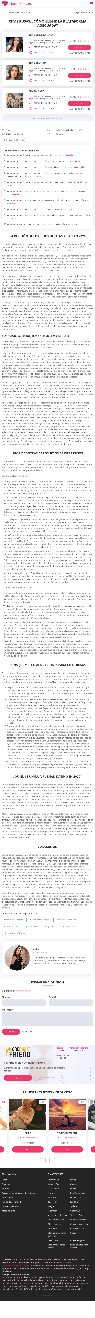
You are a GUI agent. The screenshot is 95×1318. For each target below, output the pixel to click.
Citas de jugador (77, 1240)
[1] (17, 990)
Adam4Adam (53, 1179)
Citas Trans (53, 1240)
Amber (36, 949)
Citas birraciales (70, 926)
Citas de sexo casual (79, 1224)
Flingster (52, 1193)
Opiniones (7, 1184)
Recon (74, 224)
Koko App (11, 203)
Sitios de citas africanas (14, 933)
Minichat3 (16, 194)
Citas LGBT (75, 1210)
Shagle (51, 1206)
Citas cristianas (77, 1228)
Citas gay (74, 1233)
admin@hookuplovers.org (14, 1265)
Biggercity (52, 1202)
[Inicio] (17, 3)
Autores (5, 1188)
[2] (20, 990)
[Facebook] (4, 140)
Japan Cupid (79, 167)
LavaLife (69, 155)
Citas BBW (52, 1228)
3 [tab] (90, 1075)
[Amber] (17, 958)
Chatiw (73, 1184)
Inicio (4, 1179)
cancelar (27, 1031)
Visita (79, 47)
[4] (26, 990)
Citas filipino (31, 926)
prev (43, 1160)
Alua (39, 176)
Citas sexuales (54, 1224)
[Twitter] (16, 140)
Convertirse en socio (11, 1206)
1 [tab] (90, 1068)
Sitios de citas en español (40, 919)
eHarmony (52, 1210)
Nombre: (7, 997)
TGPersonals (74, 161)
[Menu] (91, 3)
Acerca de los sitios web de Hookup (18, 1193)
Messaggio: (8, 1009)
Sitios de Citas (76, 1215)
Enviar (11, 1031)
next (52, 1160)
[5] (29, 990)
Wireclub (52, 1197)
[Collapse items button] (47, 118)
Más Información (79, 53)
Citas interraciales (12, 926)
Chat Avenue (53, 1188)
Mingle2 (74, 1188)
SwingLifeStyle (54, 1184)
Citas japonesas (50, 926)
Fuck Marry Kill (13, 185)
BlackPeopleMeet (78, 1193)
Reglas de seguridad (11, 1202)
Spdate (73, 1206)
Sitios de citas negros (13, 919)
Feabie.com (75, 1197)
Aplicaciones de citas (57, 1215)
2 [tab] (90, 1072)
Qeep (14, 218)
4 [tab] (90, 1079)
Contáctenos (8, 1197)
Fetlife (73, 1179)
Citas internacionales (66, 919)
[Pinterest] (23, 140)
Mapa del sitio (8, 1210)
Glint (70, 209)
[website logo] (14, 44)
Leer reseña (28, 1143)
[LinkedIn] (10, 140)
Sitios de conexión (78, 1219)
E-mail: (52, 997)
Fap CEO (74, 1202)
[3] (23, 990)
